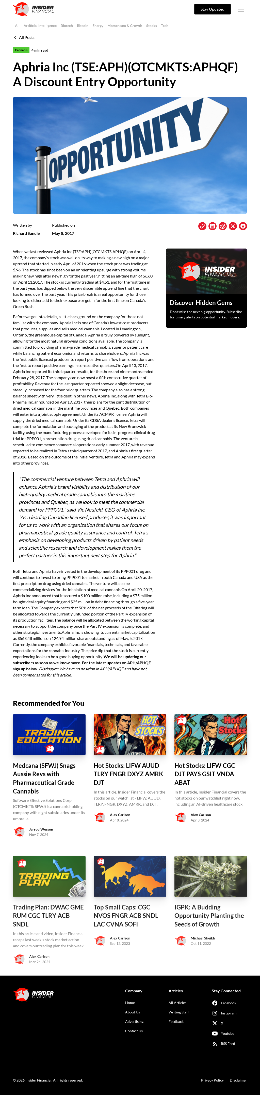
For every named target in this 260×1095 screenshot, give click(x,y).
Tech (164, 25)
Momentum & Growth (124, 25)
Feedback (176, 1021)
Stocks (151, 25)
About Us (132, 1012)
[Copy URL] (202, 226)
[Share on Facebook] (243, 226)
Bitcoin (82, 25)
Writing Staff (179, 1012)
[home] (33, 9)
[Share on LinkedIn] (212, 226)
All (17, 25)
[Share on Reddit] (223, 226)
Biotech (67, 25)
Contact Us (134, 1031)
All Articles (177, 1002)
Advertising (134, 1021)
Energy (97, 25)
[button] (241, 9)
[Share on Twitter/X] (233, 226)
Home (130, 1002)
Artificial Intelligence (40, 25)
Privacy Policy (212, 1080)
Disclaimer (238, 1080)
